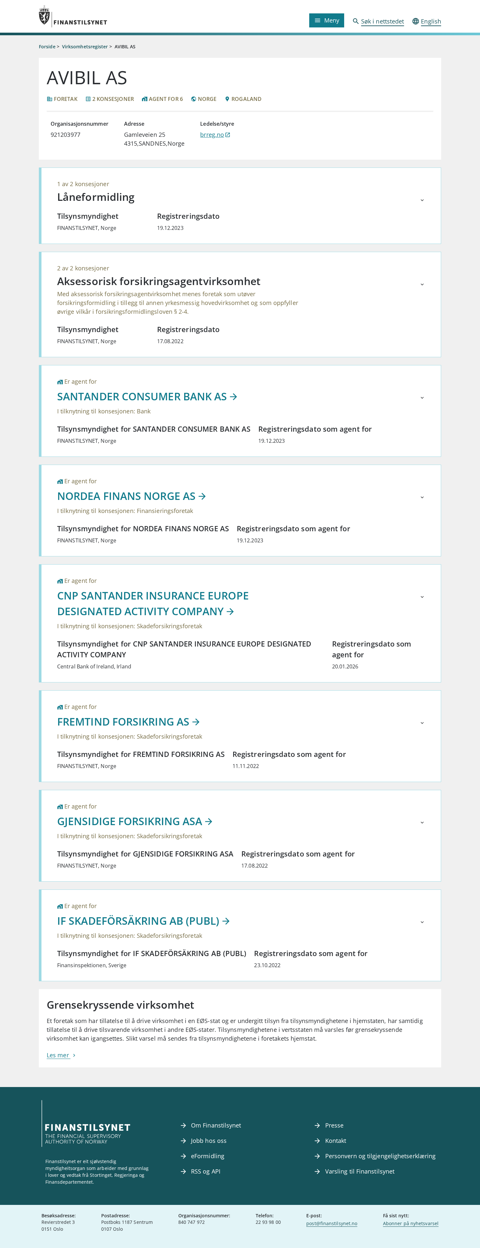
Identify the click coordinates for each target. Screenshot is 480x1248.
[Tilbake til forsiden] (89, 16)
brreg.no (212, 134)
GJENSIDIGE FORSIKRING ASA (129, 821)
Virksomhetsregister (85, 46)
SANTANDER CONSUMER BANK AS (142, 396)
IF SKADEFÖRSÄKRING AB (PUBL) (138, 921)
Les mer (59, 1055)
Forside (47, 46)
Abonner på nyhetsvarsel (411, 1223)
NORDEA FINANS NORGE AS (126, 496)
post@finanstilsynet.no (331, 1223)
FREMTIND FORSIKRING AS (123, 721)
